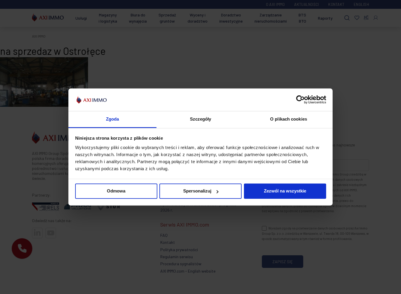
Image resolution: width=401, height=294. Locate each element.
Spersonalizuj (197, 191)
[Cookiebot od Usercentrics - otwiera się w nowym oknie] (300, 99)
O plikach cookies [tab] (288, 118)
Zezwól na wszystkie (285, 191)
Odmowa (116, 191)
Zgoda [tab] (112, 118)
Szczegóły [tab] (200, 118)
